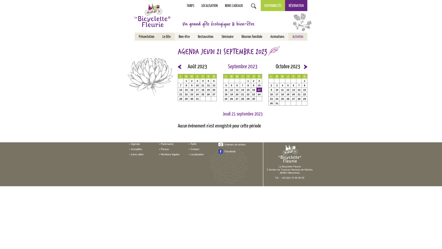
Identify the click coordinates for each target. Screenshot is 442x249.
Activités (297, 37)
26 (208, 94)
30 (191, 99)
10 (197, 85)
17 (197, 90)
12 (208, 85)
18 (202, 90)
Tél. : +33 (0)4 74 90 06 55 (289, 177)
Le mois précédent (179, 67)
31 (197, 99)
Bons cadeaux (234, 6)
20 (214, 90)
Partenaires (167, 143)
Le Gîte (166, 37)
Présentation (146, 37)
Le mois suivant (305, 67)
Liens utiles (137, 154)
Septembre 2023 (242, 67)
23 (191, 94)
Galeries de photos (235, 144)
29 (186, 99)
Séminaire (227, 37)
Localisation (209, 6)
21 (180, 94)
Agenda (135, 143)
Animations (277, 37)
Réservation (296, 6)
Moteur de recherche (254, 6)
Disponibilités (272, 6)
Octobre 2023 (288, 67)
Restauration (205, 37)
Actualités (136, 149)
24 (197, 94)
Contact (194, 149)
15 (186, 90)
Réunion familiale (252, 37)
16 (191, 90)
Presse (165, 149)
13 (214, 85)
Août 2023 (197, 67)
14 (180, 90)
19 (208, 90)
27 (214, 94)
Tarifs (190, 6)
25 (202, 94)
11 (202, 85)
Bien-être (184, 37)
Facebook (230, 151)
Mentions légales (170, 154)
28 (180, 99)
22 (186, 94)
